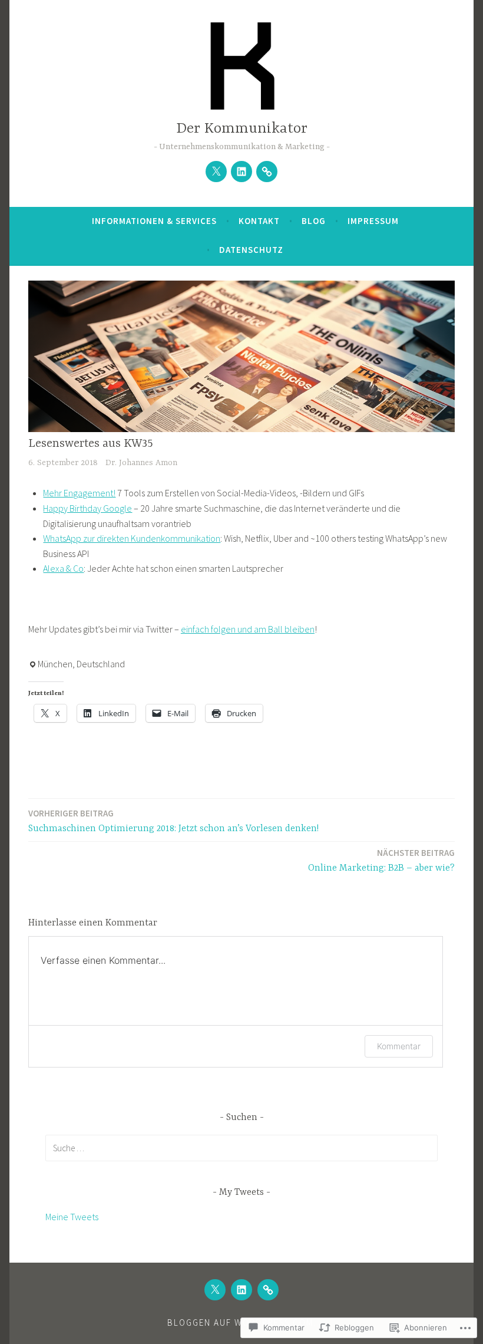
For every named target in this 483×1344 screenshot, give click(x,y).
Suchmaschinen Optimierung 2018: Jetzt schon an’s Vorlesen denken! (173, 821)
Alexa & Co (63, 568)
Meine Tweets (71, 1217)
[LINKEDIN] (241, 1290)
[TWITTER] (215, 1290)
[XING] (268, 1290)
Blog (314, 220)
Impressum (373, 220)
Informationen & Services (154, 220)
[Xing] (267, 171)
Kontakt (259, 220)
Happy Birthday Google (87, 508)
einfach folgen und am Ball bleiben (248, 629)
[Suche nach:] (241, 1148)
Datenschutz (251, 249)
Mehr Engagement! (79, 493)
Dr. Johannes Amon (141, 462)
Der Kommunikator (241, 128)
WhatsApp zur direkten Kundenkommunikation (131, 538)
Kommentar (399, 1046)
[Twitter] (216, 171)
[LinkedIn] (241, 171)
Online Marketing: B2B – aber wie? (381, 860)
